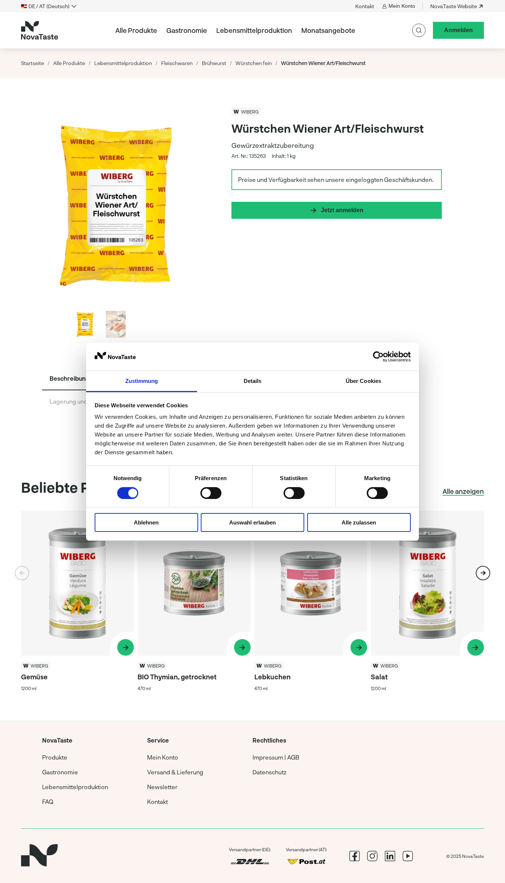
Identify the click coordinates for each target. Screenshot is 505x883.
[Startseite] (39, 30)
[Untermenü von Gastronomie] (210, 30)
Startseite (32, 63)
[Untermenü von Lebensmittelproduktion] (295, 30)
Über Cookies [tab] (363, 381)
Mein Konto (402, 6)
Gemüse (34, 677)
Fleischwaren (177, 63)
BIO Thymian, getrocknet (177, 677)
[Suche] (419, 30)
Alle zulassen (359, 522)
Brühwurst (214, 63)
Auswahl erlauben (252, 522)
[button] (182, 204)
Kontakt (364, 6)
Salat (379, 677)
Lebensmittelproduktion (254, 30)
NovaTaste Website (453, 6)
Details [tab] (253, 381)
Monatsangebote (328, 30)
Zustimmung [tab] (141, 381)
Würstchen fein (253, 63)
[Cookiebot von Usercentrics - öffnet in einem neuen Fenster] (378, 356)
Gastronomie (186, 30)
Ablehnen (146, 522)
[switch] (210, 493)
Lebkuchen (272, 677)
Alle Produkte (136, 30)
